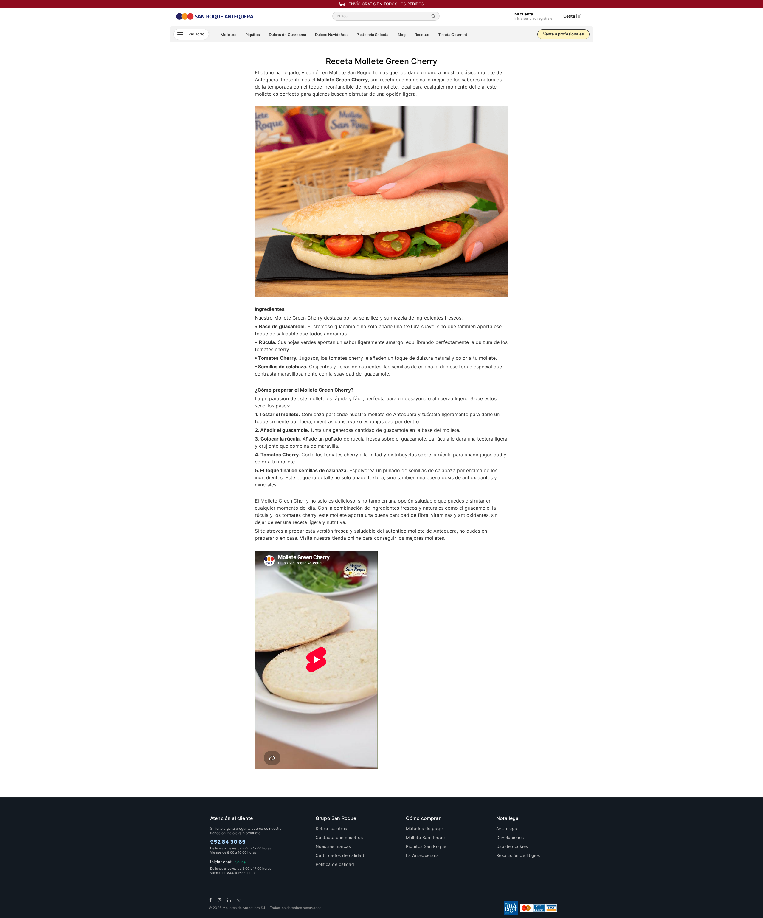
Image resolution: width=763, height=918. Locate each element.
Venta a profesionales (563, 34)
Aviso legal (507, 828)
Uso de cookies (512, 846)
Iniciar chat (228, 861)
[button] (191, 34)
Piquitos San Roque (426, 846)
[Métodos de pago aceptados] (538, 907)
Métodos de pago (424, 828)
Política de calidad (335, 864)
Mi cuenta (533, 16)
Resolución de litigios (518, 855)
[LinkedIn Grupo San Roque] (229, 900)
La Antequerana (422, 855)
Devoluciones (510, 837)
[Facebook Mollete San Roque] (210, 900)
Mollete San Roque (425, 837)
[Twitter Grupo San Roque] (239, 900)
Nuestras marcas (333, 846)
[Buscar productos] (434, 16)
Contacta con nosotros (339, 837)
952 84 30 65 (228, 842)
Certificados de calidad (340, 855)
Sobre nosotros (331, 828)
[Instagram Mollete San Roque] (220, 900)
